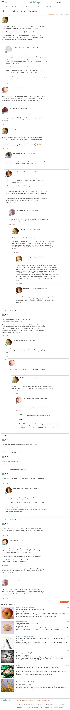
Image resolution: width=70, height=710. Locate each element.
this (37, 47)
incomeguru (16, 153)
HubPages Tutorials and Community (25, 607)
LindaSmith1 (13, 310)
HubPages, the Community (23, 665)
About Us (19, 700)
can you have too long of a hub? (27, 624)
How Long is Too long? (24, 653)
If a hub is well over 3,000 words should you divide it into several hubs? (40, 638)
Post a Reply (64, 601)
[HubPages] (35, 2)
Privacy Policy (39, 700)
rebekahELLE (26, 257)
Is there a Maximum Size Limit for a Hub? (30, 609)
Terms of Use (32, 700)
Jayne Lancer (13, 88)
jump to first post (56, 601)
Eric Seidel (12, 18)
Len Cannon (13, 540)
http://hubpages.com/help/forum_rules (13, 321)
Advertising (46, 700)
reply (3, 42)
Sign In (58, 2)
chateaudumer (13, 108)
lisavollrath (19, 210)
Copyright (24, 700)
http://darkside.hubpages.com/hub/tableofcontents (19, 67)
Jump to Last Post (51, 14)
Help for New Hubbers (22, 621)
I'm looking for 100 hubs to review (27, 682)
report (7, 42)
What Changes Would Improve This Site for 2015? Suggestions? (38, 667)
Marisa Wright (16, 172)
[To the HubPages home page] (7, 700)
